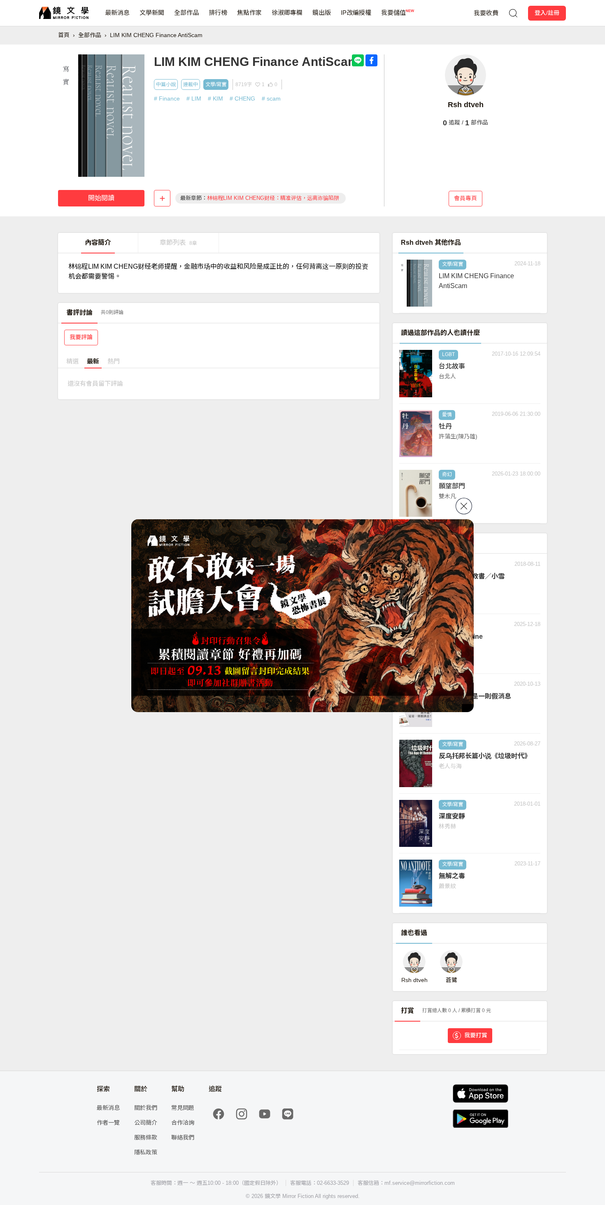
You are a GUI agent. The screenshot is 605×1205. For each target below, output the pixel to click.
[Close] (464, 506)
